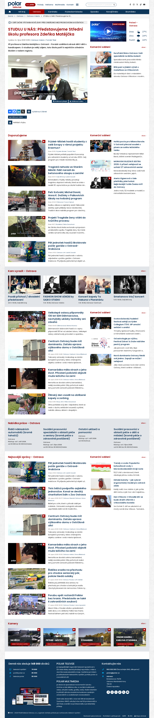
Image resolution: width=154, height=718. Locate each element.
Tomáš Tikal (51, 40)
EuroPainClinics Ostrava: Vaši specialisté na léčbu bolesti (128, 54)
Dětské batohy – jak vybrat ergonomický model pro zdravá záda (129, 483)
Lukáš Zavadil (70, 177)
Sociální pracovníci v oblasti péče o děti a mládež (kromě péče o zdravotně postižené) (128, 434)
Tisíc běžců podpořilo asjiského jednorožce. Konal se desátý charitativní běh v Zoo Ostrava (67, 491)
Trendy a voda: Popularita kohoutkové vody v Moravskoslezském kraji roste (128, 466)
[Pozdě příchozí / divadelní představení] (24, 285)
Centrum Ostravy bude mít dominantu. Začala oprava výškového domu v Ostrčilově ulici (66, 345)
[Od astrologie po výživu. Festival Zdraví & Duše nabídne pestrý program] (100, 343)
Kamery (13, 623)
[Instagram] (133, 4)
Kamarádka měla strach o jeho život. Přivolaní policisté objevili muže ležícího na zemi (67, 373)
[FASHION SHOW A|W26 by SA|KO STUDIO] (59, 285)
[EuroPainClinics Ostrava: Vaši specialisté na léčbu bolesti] (100, 57)
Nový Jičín (60, 402)
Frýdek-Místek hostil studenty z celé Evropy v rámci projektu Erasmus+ (67, 144)
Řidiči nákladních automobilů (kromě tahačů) (20, 432)
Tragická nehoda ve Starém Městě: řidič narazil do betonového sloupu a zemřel (65, 170)
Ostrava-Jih (61, 253)
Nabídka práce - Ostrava (24, 423)
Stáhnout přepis (61, 101)
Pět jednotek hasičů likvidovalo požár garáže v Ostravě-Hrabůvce (67, 246)
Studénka (59, 224)
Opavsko (94, 11)
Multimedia (60, 4)
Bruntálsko (130, 11)
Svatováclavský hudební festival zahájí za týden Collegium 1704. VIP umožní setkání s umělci (127, 323)
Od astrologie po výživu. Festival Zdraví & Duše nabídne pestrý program (129, 341)
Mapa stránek (141, 716)
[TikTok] (140, 4)
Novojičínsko (112, 11)
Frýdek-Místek (61, 151)
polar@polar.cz (113, 673)
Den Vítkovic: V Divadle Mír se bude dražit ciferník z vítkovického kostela (128, 500)
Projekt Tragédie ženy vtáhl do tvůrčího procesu (67, 219)
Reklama (49, 4)
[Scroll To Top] (150, 715)
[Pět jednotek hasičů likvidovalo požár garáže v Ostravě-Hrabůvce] (27, 251)
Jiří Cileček (79, 580)
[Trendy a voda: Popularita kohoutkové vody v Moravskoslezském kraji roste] (100, 467)
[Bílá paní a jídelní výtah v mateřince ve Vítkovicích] (100, 71)
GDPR (124, 716)
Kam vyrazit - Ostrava (22, 271)
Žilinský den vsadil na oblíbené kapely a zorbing (67, 396)
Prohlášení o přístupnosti (111, 716)
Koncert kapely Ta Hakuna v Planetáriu (90, 298)
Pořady (40, 4)
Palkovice (60, 202)
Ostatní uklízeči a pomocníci (89, 431)
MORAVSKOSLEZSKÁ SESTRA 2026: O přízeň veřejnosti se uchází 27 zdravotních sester (128, 164)
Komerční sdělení (100, 47)
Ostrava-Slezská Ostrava (72, 498)
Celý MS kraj (60, 177)
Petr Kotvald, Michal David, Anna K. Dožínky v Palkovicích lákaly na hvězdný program (66, 195)
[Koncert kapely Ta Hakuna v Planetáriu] (94, 285)
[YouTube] (144, 4)
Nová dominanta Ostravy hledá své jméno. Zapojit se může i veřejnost (129, 358)
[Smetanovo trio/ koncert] (130, 285)
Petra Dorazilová (68, 224)
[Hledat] (114, 5)
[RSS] (123, 692)
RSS (131, 716)
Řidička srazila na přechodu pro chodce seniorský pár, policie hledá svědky (65, 573)
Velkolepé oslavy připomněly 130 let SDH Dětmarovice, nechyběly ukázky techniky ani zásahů (67, 317)
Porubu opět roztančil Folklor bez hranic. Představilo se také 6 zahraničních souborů (67, 598)
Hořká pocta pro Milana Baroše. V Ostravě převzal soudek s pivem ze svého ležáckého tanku (129, 146)
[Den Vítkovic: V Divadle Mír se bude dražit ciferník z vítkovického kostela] (100, 501)
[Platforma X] (137, 4)
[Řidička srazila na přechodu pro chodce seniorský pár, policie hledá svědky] (27, 578)
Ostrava (37, 11)
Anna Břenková (82, 354)
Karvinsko (52, 11)
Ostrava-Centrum (69, 354)
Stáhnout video (77, 101)
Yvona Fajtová (69, 202)
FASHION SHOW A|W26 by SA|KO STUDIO (58, 298)
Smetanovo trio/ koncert (129, 296)
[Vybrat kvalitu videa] (85, 101)
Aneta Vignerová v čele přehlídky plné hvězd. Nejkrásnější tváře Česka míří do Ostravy (128, 182)
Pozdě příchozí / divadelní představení (24, 298)
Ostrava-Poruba (68, 580)
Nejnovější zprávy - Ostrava (26, 457)
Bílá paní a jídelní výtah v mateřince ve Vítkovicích (126, 68)
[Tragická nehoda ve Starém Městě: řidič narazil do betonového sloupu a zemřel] (27, 175)
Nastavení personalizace (92, 716)
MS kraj (22, 11)
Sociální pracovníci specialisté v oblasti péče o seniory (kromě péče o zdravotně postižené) (59, 434)
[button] (77, 4)
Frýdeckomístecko (74, 11)
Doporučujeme (17, 135)
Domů (10, 16)
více (143, 271)
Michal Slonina (72, 326)
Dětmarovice (61, 326)
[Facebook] (130, 4)
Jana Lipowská (80, 605)
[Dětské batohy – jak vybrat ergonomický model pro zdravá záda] (100, 484)
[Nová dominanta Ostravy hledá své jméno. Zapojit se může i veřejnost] (100, 360)
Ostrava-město (33, 16)
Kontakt (70, 4)
